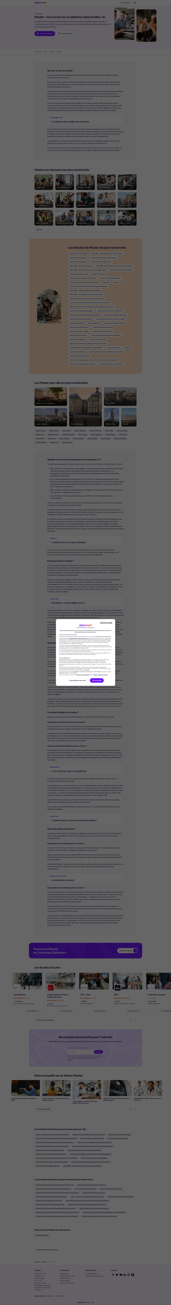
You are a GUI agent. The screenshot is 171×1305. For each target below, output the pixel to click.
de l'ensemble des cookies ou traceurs (78, 638)
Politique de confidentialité (83, 674)
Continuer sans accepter (106, 622)
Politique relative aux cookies (100, 674)
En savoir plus (85, 670)
